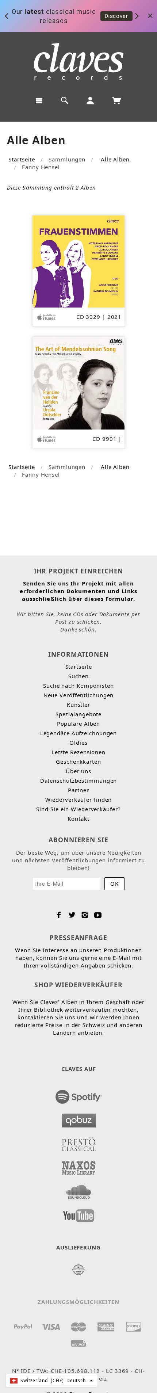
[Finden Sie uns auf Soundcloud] (78, 1189)
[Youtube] (98, 915)
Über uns (78, 771)
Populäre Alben (78, 723)
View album (120, 17)
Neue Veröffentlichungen (78, 695)
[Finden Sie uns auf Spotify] (78, 1094)
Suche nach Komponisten (78, 685)
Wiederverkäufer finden (78, 799)
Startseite (21, 159)
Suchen (78, 676)
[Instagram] (85, 915)
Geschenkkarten (78, 761)
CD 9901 (104, 438)
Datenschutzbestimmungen (78, 780)
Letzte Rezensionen (78, 752)
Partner (78, 790)
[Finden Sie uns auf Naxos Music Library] (78, 1165)
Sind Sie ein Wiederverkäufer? (78, 809)
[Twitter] (72, 915)
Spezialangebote (78, 714)
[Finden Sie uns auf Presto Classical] (78, 1142)
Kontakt (78, 818)
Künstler (78, 704)
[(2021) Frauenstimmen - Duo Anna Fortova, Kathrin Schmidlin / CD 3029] (78, 260)
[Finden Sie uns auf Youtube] (78, 1213)
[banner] (78, 61)
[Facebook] (59, 915)
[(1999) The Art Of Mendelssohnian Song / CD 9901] (78, 382)
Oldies (78, 742)
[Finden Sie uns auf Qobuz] (78, 1118)
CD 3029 (88, 316)
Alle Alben (115, 159)
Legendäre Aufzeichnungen (78, 733)
